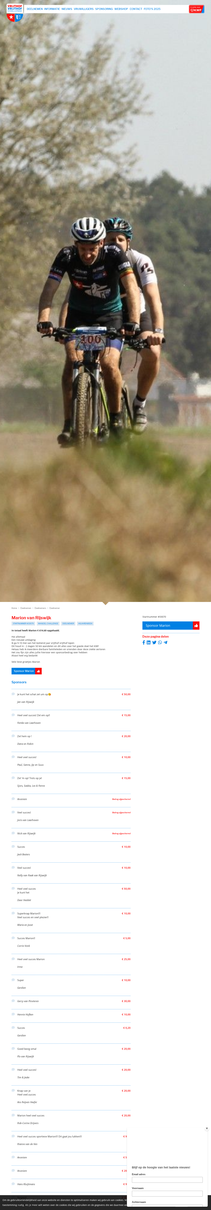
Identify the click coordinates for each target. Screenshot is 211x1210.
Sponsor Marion (24, 671)
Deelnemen (35, 9)
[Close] (206, 1128)
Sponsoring (104, 9)
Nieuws (67, 9)
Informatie (52, 9)
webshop (121, 9)
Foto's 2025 (152, 9)
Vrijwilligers (84, 9)
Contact (136, 9)
